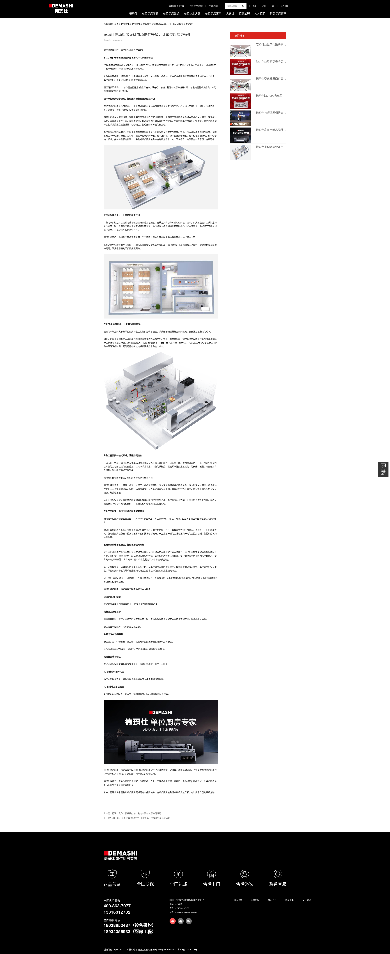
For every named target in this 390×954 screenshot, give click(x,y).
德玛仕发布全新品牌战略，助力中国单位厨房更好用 (136, 813)
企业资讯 (125, 23)
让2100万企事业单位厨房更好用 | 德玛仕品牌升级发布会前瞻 (141, 817)
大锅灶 (230, 13)
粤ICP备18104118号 (187, 949)
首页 (116, 23)
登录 (254, 6)
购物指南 (238, 900)
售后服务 (289, 900)
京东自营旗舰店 (196, 6)
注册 (264, 6)
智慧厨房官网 (278, 13)
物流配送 (255, 900)
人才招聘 (259, 13)
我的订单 (284, 6)
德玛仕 (133, 13)
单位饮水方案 (192, 13)
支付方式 (272, 900)
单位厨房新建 (150, 13)
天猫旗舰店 (213, 6)
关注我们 (306, 900)
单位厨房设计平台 (176, 6)
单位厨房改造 (171, 13)
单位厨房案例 (213, 13)
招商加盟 (244, 13)
